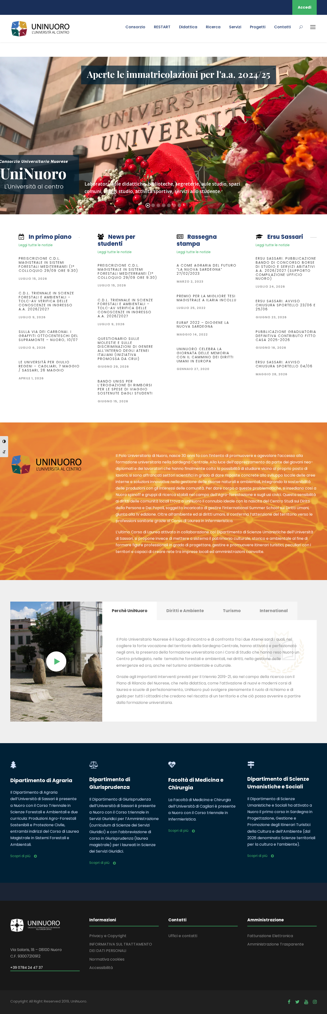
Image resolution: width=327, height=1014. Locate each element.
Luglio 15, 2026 (33, 278)
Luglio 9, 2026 (32, 317)
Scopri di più (20, 856)
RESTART (162, 27)
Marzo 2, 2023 (190, 281)
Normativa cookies (106, 959)
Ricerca (213, 27)
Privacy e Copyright (107, 936)
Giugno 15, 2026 (113, 401)
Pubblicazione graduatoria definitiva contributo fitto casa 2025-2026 (286, 335)
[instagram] (315, 1002)
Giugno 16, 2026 (271, 347)
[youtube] (306, 1002)
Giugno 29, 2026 (113, 366)
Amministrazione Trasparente (275, 944)
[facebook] (289, 1002)
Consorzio (135, 27)
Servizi (235, 27)
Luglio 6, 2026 (32, 347)
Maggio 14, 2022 (192, 334)
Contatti (282, 27)
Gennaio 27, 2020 (193, 369)
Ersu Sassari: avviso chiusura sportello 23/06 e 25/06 (286, 305)
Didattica (188, 27)
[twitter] (297, 1002)
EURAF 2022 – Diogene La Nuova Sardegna (203, 324)
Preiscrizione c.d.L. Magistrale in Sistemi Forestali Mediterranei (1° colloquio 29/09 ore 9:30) (48, 264)
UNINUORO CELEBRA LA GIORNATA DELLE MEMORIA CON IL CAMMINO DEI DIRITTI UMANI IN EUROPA (205, 355)
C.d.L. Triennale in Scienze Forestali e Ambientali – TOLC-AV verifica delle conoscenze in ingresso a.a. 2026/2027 (46, 301)
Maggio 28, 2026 (272, 374)
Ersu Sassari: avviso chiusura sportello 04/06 (284, 364)
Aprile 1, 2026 (31, 378)
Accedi (304, 7)
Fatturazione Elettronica (270, 936)
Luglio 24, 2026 (270, 286)
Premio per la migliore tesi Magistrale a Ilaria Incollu (207, 298)
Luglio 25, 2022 (191, 308)
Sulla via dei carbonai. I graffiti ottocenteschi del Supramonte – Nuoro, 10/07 (48, 335)
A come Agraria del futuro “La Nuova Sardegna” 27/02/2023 (207, 269)
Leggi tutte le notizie (36, 245)
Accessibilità (101, 967)
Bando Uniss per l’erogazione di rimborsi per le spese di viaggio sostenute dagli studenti (125, 387)
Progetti (257, 27)
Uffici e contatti (182, 936)
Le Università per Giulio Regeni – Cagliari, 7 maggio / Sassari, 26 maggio (49, 366)
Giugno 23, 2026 (271, 317)
